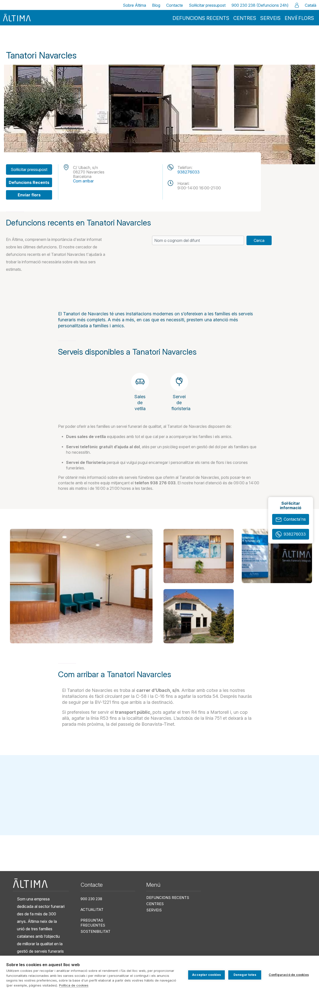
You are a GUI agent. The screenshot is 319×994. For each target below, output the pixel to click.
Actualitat (91, 909)
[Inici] (17, 17)
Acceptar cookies (206, 975)
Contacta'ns (295, 519)
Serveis (270, 18)
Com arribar (83, 180)
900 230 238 (91, 898)
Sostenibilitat (95, 931)
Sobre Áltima (134, 5)
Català (310, 5)
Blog (156, 5)
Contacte (174, 5)
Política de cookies (73, 985)
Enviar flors (29, 194)
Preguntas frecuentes (92, 923)
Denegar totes (245, 975)
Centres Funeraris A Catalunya (42, 40)
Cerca (259, 240)
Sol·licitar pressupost (207, 5)
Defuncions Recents (29, 182)
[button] (81, 586)
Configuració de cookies (289, 975)
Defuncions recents (200, 18)
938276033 (188, 171)
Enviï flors (299, 18)
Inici (9, 40)
